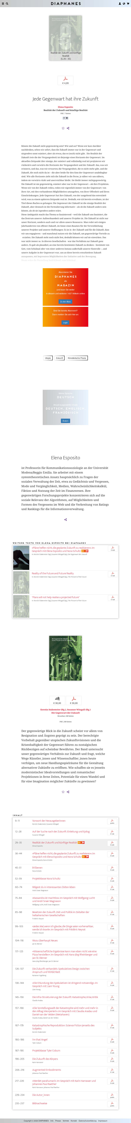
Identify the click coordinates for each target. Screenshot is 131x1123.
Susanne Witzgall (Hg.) (79, 709)
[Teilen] (68, 128)
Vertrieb (66, 1120)
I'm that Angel (39, 1039)
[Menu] (3, 3)
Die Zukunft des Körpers (45, 1059)
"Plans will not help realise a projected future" (56, 597)
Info (51, 1120)
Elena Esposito (65, 107)
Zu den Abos (65, 301)
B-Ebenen (37, 867)
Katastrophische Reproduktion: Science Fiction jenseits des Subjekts (63, 1027)
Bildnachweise (39, 1103)
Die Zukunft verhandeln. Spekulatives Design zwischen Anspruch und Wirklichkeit (61, 970)
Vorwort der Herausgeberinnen (49, 821)
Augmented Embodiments (46, 1070)
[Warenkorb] (128, 3)
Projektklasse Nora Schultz (46, 878)
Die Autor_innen (41, 1095)
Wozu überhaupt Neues (45, 940)
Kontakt (74, 1120)
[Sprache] (124, 3)
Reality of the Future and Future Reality (53, 573)
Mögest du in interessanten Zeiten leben (53, 887)
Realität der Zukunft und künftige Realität (54, 842)
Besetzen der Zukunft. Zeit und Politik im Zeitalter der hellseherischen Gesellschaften (60, 914)
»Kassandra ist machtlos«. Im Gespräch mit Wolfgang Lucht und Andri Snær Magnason (63, 899)
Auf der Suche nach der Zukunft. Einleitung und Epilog (61, 831)
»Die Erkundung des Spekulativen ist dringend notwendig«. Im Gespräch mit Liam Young (65, 984)
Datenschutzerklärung (87, 1120)
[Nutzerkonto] (120, 3)
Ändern (65, 421)
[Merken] (63, 128)
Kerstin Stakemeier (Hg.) (53, 709)
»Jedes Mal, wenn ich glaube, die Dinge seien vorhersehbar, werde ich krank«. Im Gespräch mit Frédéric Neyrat (62, 928)
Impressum (102, 1120)
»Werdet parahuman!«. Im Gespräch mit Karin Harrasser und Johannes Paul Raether (64, 1082)
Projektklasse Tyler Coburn (46, 1050)
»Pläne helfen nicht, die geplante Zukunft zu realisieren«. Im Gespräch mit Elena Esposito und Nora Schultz (63, 549)
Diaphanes (65, 3)
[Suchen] (7, 3)
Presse (58, 1120)
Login (65, 322)
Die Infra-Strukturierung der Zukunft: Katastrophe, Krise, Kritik (65, 997)
